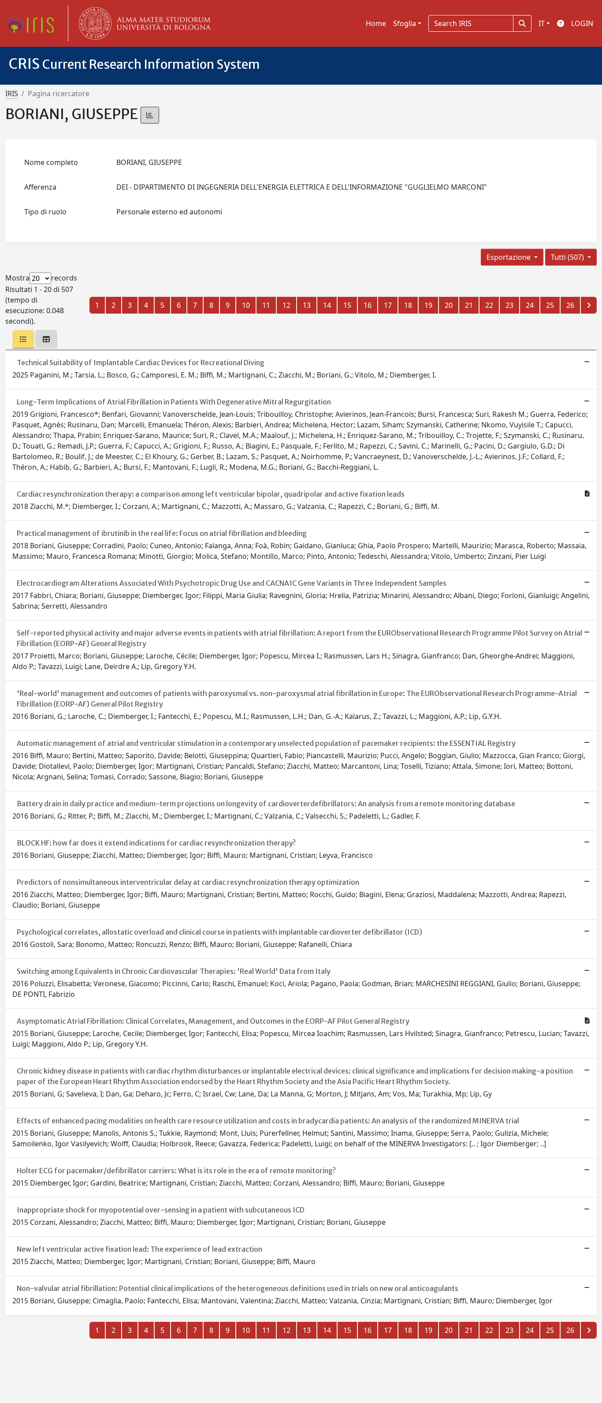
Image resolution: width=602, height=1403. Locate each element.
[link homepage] (33, 23)
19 (428, 305)
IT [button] (542, 23)
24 (530, 305)
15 (347, 305)
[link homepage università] (143, 23)
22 (489, 305)
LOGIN (582, 23)
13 (307, 305)
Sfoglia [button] (404, 23)
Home (376, 23)
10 (246, 305)
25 (550, 305)
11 (266, 305)
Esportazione (509, 257)
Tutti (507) (568, 257)
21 (469, 305)
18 (408, 305)
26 (570, 305)
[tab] (23, 339)
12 (286, 305)
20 (449, 305)
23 (509, 305)
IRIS (11, 93)
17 (388, 305)
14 (327, 305)
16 (368, 305)
